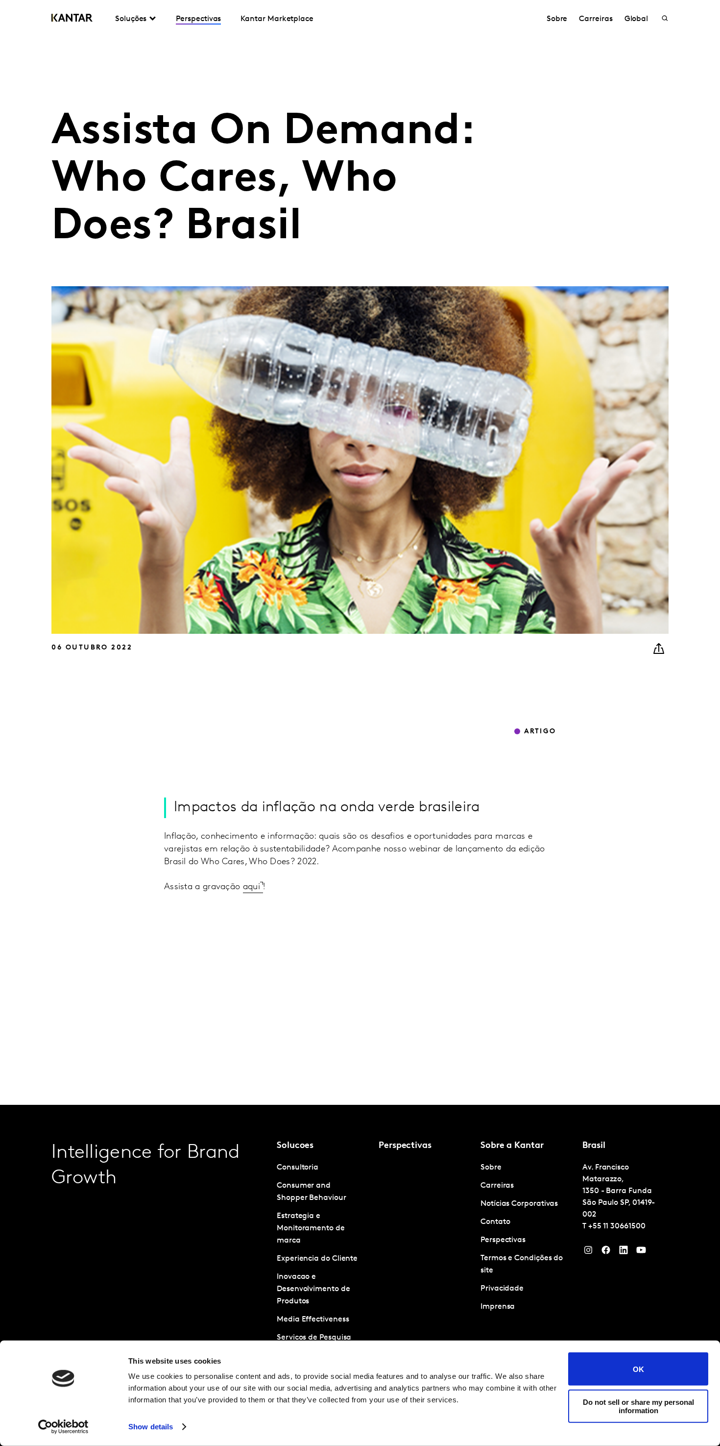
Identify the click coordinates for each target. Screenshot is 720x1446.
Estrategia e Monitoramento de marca (311, 1228)
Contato (495, 1222)
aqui (251, 887)
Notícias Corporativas (519, 1204)
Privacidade (502, 1289)
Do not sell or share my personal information (638, 1405)
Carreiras (595, 19)
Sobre (557, 19)
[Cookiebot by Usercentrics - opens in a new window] (63, 1427)
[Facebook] (606, 1252)
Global (636, 19)
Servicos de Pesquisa (314, 1338)
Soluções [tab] (130, 19)
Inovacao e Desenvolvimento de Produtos (313, 1289)
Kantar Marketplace (276, 19)
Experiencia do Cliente (317, 1259)
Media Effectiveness (313, 1319)
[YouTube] (623, 1252)
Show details (150, 1426)
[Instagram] (588, 1252)
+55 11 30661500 (617, 1226)
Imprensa (497, 1307)
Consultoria (297, 1168)
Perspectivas (198, 19)
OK (638, 1369)
